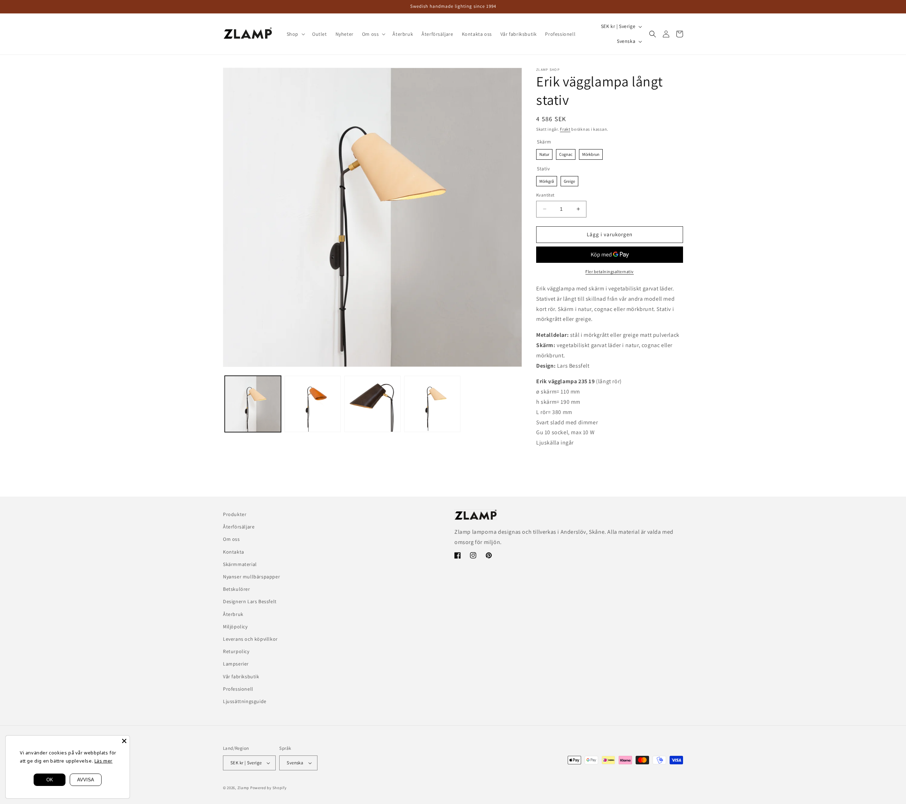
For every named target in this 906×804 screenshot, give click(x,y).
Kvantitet (545, 195)
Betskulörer (236, 589)
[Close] (124, 740)
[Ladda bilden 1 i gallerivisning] (253, 404)
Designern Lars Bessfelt (250, 601)
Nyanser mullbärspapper (251, 576)
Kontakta (233, 552)
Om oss (231, 539)
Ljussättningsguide (244, 701)
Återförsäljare (238, 526)
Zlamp (243, 787)
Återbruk (233, 614)
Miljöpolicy (235, 626)
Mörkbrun (590, 153)
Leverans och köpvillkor (250, 639)
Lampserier (236, 664)
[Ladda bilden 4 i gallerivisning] (432, 404)
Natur (544, 153)
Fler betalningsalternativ (609, 271)
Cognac (566, 153)
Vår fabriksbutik (241, 676)
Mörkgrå (546, 180)
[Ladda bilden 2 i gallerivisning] (313, 404)
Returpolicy (236, 651)
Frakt (565, 129)
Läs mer (103, 761)
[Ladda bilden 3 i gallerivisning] (372, 404)
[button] (295, 34)
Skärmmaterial (240, 564)
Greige (569, 180)
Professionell (238, 689)
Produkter (234, 514)
